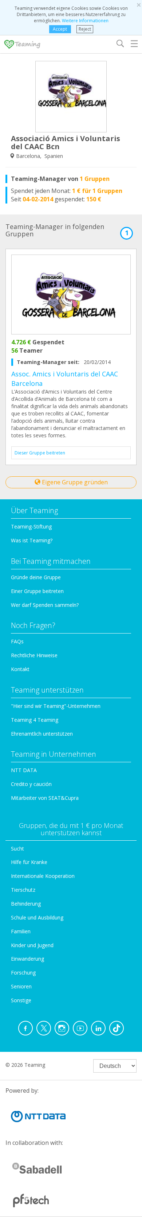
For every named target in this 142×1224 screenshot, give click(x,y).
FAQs (17, 641)
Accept (60, 29)
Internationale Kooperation (43, 875)
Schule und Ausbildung (37, 917)
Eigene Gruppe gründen (74, 482)
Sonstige (21, 1000)
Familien (21, 931)
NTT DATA (24, 770)
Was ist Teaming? (31, 540)
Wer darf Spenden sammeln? (45, 604)
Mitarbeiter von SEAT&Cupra (45, 797)
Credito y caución (31, 784)
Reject (85, 29)
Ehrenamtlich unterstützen (42, 733)
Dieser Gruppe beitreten (40, 453)
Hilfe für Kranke (29, 862)
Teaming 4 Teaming (34, 719)
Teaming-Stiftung (31, 526)
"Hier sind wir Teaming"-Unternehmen (55, 705)
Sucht (17, 848)
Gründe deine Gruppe (36, 577)
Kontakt (20, 669)
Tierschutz (23, 889)
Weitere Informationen (85, 21)
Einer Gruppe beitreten (37, 591)
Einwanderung (27, 958)
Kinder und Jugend (32, 945)
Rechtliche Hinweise (34, 655)
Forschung (23, 972)
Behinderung (26, 903)
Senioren (21, 986)
